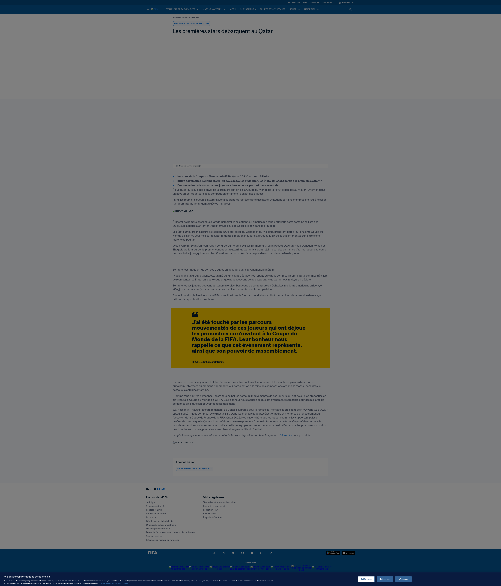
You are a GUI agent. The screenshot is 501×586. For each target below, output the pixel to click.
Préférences (366, 579)
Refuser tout (385, 579)
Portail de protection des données (114, 583)
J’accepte (403, 579)
